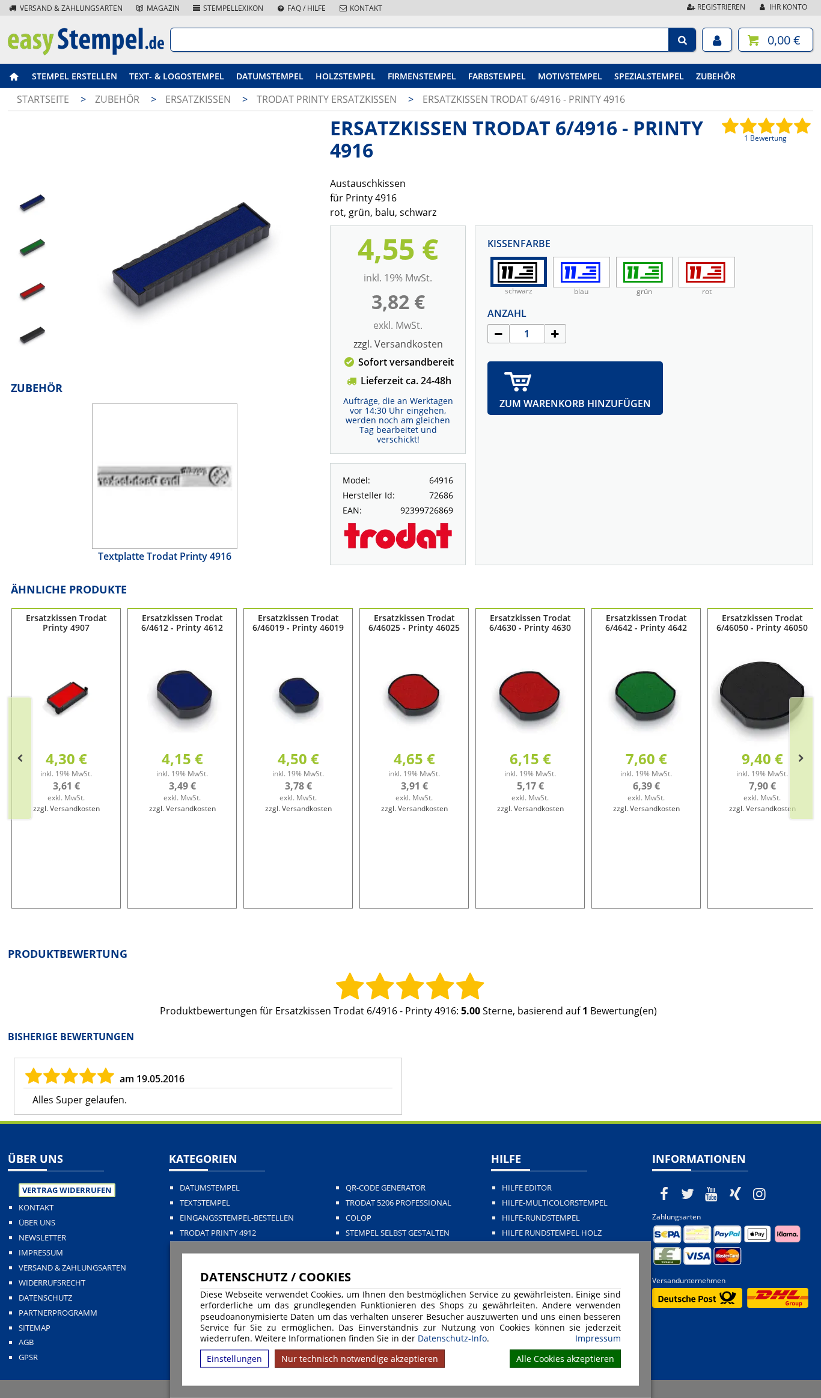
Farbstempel (497, 76)
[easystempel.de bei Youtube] (711, 1193)
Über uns (37, 1222)
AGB (26, 1342)
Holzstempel (346, 76)
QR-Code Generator (386, 1187)
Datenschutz (45, 1297)
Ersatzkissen (199, 99)
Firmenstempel (422, 76)
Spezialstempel (649, 76)
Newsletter (42, 1237)
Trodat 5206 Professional (398, 1202)
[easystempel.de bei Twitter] (688, 1193)
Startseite (43, 99)
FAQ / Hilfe (305, 8)
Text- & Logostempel (176, 76)
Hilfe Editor (527, 1187)
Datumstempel (270, 76)
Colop (358, 1217)
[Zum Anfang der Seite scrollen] (735, 1373)
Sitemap (34, 1327)
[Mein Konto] (717, 40)
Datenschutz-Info (452, 1338)
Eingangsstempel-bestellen (237, 1217)
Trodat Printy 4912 (218, 1232)
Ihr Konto (787, 7)
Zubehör (716, 76)
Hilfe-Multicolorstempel (555, 1202)
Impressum (598, 1338)
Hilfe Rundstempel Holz (552, 1232)
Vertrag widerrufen (67, 1190)
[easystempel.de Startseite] (86, 51)
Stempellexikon (232, 8)
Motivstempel (570, 76)
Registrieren (720, 7)
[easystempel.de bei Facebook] (664, 1193)
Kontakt (365, 8)
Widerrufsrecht (52, 1282)
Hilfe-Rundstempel (541, 1217)
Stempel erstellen (74, 76)
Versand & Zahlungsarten (70, 8)
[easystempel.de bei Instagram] (759, 1193)
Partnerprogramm (58, 1312)
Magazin (162, 8)
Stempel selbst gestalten (398, 1232)
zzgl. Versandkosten (398, 344)
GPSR (28, 1357)
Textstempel (205, 1202)
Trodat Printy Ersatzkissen (328, 99)
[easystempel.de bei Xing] (735, 1193)
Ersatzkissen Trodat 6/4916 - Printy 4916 (524, 99)
